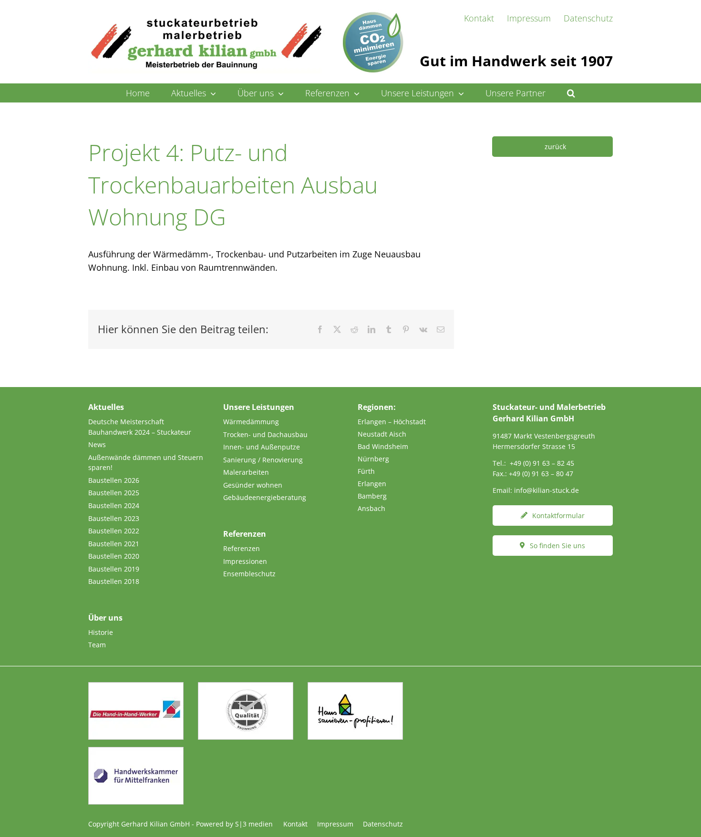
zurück (555, 146)
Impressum (335, 823)
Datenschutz (383, 823)
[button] (571, 92)
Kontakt (295, 823)
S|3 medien (254, 823)
